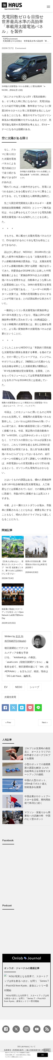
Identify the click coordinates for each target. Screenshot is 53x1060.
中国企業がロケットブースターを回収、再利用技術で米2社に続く (37, 799)
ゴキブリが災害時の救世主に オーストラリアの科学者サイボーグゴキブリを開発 (37, 753)
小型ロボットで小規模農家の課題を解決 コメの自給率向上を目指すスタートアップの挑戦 (37, 769)
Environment (20, 48)
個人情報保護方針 (33, 1050)
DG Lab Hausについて (26, 1047)
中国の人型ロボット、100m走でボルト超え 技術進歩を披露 (36, 783)
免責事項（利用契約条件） (14, 1050)
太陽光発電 (10, 697)
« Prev (8, 722)
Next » (45, 722)
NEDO (42, 319)
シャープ (34, 687)
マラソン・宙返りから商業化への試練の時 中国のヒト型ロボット (37, 815)
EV (6, 687)
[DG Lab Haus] (12, 6)
